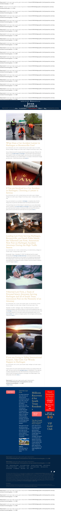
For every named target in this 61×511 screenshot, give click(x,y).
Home (16, 108)
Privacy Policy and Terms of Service (31, 486)
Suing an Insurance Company (11, 466)
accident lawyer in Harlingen (18, 153)
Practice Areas (22, 108)
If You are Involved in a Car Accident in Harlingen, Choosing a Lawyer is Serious (23, 190)
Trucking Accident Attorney (36, 465)
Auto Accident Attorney (24, 465)
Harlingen (12, 149)
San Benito (26, 418)
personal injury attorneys (40, 473)
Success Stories (9, 468)
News (25, 251)
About (39, 108)
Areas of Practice (46, 465)
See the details (35, 414)
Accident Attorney (22, 147)
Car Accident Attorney (31, 250)
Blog (45, 108)
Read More (11, 392)
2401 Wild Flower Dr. (23, 448)
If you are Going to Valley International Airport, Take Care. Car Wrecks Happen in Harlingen (24, 359)
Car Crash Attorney (32, 303)
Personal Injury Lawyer (14, 465)
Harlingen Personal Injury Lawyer (32, 149)
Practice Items (9, 366)
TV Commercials (16, 468)
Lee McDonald (10, 147)
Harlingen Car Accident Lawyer (20, 149)
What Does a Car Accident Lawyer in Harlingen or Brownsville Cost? (23, 144)
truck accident (9, 314)
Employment (23, 468)
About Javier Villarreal (34, 466)
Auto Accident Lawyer (30, 147)
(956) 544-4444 (25, 101)
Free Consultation (44, 466)
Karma (28, 466)
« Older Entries (9, 385)
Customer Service (22, 466)
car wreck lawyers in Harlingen (22, 206)
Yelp (36, 480)
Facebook (29, 480)
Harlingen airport (24, 370)
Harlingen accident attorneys (19, 255)
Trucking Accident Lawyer (36, 196)
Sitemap (31, 468)
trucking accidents (17, 474)
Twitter (33, 480)
